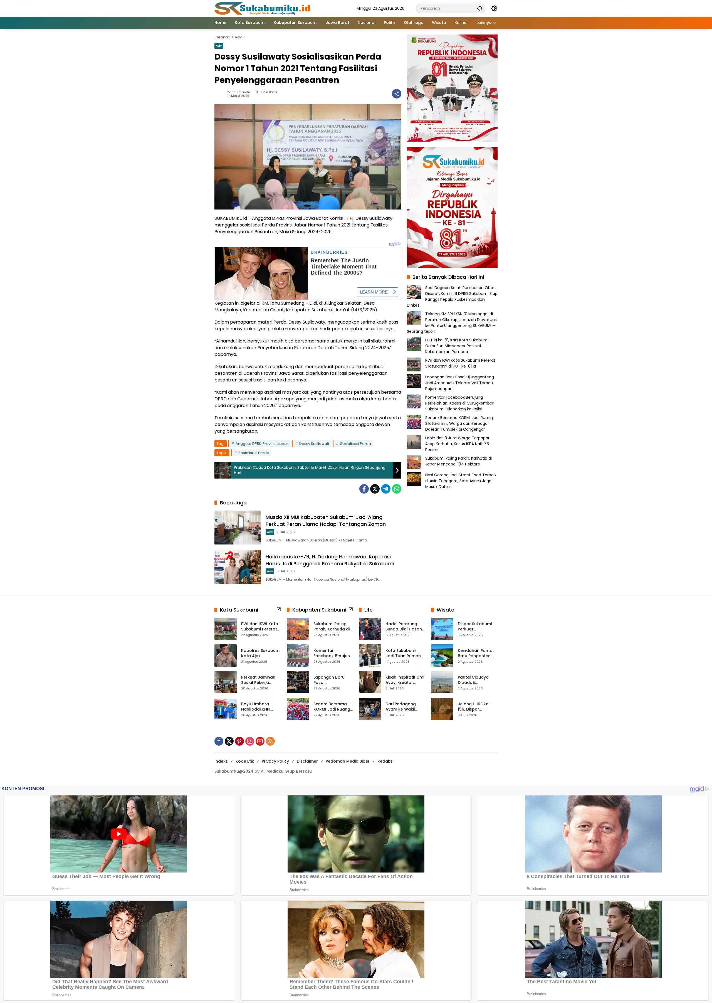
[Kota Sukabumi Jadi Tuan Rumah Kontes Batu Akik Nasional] (370, 655)
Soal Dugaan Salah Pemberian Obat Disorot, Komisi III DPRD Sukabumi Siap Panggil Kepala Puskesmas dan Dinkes (452, 296)
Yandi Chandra (239, 92)
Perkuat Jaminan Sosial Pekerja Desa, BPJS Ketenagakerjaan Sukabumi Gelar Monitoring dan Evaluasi (258, 680)
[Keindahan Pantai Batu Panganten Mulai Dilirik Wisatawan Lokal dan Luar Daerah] (442, 655)
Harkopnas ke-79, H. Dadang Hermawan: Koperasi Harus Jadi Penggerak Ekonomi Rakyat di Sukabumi (330, 560)
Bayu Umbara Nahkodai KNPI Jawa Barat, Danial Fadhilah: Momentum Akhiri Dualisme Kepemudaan (260, 706)
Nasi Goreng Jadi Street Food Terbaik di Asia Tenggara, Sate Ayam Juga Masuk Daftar (460, 480)
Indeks (221, 761)
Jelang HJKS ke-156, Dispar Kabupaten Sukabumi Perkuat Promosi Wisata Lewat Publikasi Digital (476, 706)
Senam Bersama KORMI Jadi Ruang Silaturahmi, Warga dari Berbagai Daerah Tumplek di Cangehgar (459, 423)
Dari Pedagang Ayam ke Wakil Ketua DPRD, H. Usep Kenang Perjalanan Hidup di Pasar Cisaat (405, 706)
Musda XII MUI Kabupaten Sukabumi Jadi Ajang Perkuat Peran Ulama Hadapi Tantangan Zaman (326, 521)
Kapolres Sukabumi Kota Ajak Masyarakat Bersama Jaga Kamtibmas (260, 653)
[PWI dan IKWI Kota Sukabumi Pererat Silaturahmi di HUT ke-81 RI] (225, 629)
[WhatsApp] (396, 489)
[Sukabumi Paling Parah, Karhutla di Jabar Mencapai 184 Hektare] (298, 629)
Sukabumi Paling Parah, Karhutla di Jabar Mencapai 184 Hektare (458, 461)
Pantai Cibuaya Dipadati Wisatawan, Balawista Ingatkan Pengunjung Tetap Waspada (477, 680)
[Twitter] (375, 489)
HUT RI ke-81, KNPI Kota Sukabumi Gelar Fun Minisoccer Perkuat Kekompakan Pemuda (456, 345)
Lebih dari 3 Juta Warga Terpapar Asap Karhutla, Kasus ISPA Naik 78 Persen (457, 443)
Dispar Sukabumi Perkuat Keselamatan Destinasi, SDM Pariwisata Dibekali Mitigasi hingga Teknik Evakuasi (477, 626)
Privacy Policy (275, 761)
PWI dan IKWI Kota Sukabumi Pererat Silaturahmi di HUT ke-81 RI (460, 363)
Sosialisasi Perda (355, 443)
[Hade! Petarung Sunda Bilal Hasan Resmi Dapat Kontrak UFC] (370, 629)
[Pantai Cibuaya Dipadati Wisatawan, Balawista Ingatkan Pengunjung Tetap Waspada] (442, 682)
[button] (479, 8)
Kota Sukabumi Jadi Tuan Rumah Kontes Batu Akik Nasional (403, 653)
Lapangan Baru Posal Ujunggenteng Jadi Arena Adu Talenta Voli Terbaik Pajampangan (459, 382)
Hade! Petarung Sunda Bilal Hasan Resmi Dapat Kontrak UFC (403, 626)
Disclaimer (307, 761)
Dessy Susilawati (314, 443)
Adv (219, 45)
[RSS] (270, 741)
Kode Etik (245, 761)
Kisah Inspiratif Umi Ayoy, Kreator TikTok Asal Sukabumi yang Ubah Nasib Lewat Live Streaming (404, 680)
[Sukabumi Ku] (263, 8)
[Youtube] (260, 741)
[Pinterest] (239, 741)
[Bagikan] (396, 93)
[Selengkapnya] (278, 609)
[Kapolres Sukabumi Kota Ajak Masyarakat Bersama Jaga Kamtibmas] (225, 655)
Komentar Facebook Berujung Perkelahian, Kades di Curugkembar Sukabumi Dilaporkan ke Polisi (459, 403)
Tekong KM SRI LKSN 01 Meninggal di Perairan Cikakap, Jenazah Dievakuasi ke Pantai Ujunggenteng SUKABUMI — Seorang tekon (452, 322)
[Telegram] (385, 489)
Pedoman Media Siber (348, 761)
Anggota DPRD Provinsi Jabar (262, 443)
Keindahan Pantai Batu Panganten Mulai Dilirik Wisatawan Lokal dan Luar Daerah (475, 653)
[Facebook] (364, 489)
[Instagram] (249, 741)
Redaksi (385, 761)
